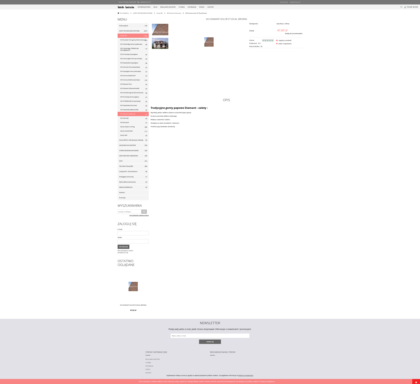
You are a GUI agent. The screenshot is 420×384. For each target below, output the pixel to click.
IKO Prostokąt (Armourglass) (129, 97)
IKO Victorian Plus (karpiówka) (130, 67)
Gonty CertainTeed (126, 131)
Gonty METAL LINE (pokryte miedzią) (131, 140)
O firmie (148, 363)
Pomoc (147, 369)
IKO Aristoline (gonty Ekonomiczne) (131, 93)
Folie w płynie (123, 26)
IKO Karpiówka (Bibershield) (129, 110)
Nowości (122, 192)
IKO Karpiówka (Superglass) (129, 63)
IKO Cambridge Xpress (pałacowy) (131, 44)
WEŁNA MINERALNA (125, 187)
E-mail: (120, 229)
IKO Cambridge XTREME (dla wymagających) (129, 49)
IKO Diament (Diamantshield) (129, 88)
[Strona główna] (126, 6)
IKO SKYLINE (124, 118)
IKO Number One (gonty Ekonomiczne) (133, 40)
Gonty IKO (123, 36)
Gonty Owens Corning (127, 127)
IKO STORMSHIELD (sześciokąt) (130, 101)
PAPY (121, 161)
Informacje (149, 366)
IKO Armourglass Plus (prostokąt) (131, 59)
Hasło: (120, 237)
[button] (283, 40)
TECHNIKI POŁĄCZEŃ (126, 166)
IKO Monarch (124, 122)
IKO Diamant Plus (126, 84)
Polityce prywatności (245, 375)
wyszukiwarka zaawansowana (139, 215)
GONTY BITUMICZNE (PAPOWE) (129, 31)
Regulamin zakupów (152, 359)
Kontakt (148, 373)
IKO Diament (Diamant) (127, 114)
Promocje (122, 198)
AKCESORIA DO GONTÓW (127, 145)
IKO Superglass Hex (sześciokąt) (130, 71)
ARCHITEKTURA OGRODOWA (128, 156)
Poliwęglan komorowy (126, 177)
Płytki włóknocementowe (127, 182)
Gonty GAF (123, 135)
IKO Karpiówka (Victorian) (128, 105)
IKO (259, 43)
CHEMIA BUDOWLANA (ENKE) (128, 150)
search (401, 7)
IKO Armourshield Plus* (128, 76)
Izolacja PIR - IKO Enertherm (128, 171)
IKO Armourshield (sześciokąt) (130, 80)
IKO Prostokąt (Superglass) (129, 54)
